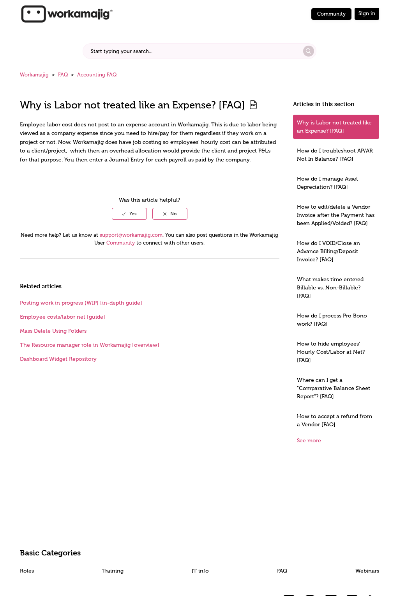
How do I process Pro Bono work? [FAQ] (332, 319)
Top (210, 578)
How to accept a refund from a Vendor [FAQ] (334, 420)
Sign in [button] (366, 13)
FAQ (63, 75)
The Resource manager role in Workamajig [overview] (89, 345)
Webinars (367, 571)
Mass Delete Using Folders (53, 331)
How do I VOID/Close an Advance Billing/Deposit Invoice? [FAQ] (328, 251)
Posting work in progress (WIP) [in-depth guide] (81, 303)
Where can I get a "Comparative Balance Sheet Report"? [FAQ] (333, 388)
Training (113, 571)
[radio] (129, 214)
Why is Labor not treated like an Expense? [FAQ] (334, 126)
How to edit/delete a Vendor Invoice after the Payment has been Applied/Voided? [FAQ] (335, 215)
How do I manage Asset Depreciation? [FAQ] (327, 183)
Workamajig (34, 75)
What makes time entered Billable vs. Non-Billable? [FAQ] (330, 287)
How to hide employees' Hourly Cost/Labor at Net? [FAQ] (331, 352)
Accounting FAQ (97, 75)
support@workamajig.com (131, 235)
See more (309, 440)
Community (331, 14)
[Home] (66, 13)
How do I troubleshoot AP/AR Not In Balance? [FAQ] (335, 154)
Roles (27, 571)
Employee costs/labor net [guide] (62, 317)
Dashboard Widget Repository (58, 359)
